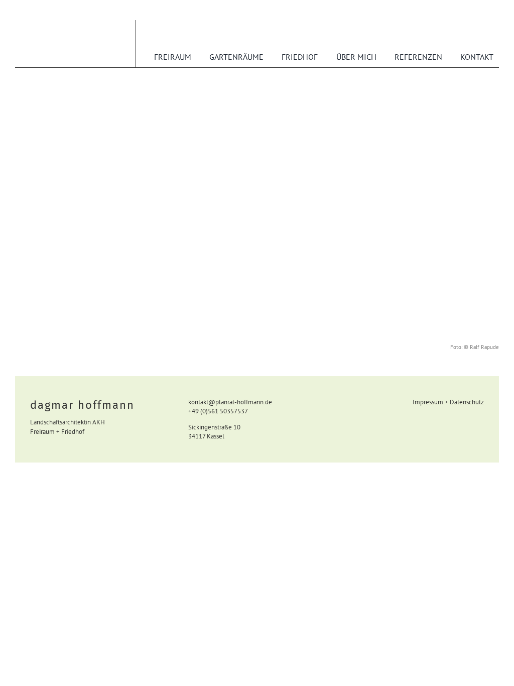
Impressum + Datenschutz (448, 402)
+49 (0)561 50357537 (218, 411)
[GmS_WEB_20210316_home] (257, 96)
